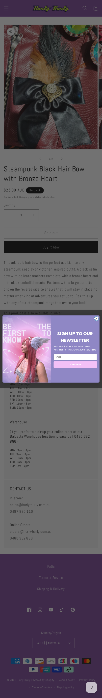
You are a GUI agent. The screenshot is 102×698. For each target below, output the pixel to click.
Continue (75, 364)
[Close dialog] (96, 318)
